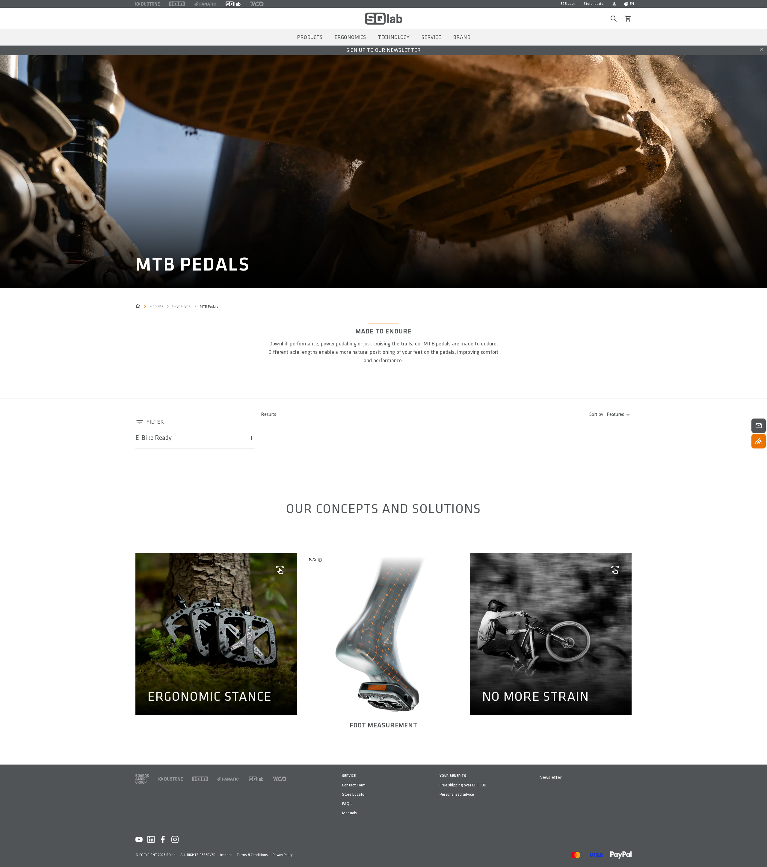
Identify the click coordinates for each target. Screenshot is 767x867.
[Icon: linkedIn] (151, 839)
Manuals (349, 812)
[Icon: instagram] (175, 839)
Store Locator (354, 794)
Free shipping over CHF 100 (463, 785)
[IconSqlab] (233, 4)
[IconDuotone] (147, 4)
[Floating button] (758, 426)
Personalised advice (457, 794)
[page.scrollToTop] (758, 852)
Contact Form (354, 785)
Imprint (226, 855)
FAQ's (347, 803)
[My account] (614, 3)
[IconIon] (177, 4)
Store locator (594, 3)
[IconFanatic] (205, 4)
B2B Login (568, 3)
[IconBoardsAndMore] (142, 779)
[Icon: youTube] (139, 839)
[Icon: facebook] (163, 839)
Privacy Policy (282, 855)
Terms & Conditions (252, 855)
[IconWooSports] (257, 4)
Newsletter (550, 777)
